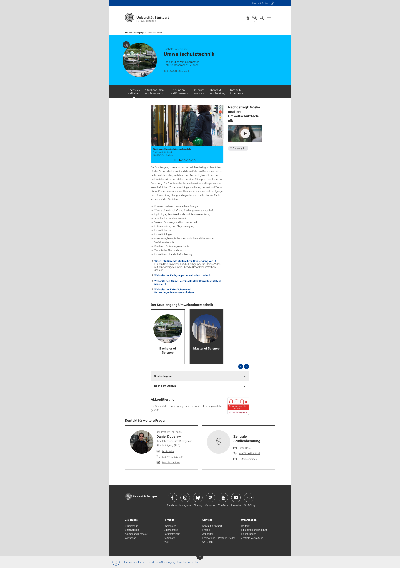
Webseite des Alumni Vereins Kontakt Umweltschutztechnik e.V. (188, 282)
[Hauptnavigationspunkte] (269, 17)
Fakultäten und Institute (254, 529)
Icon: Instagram (185, 497)
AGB (166, 541)
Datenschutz (171, 529)
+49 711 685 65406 (172, 457)
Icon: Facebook (172, 497)
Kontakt (217, 91)
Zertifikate (169, 537)
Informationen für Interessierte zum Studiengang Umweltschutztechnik (161, 562)
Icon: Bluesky (197, 497)
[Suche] (261, 17)
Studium (199, 91)
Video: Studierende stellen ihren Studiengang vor (183, 261)
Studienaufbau (155, 91)
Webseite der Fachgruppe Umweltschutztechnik (182, 275)
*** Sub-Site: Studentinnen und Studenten (126, 32)
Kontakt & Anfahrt (212, 525)
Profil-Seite (168, 451)
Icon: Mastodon (210, 497)
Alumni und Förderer (136, 533)
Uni (260, 3)
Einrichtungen (248, 533)
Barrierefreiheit (172, 533)
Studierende (131, 525)
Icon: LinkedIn (236, 497)
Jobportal (207, 533)
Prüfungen (179, 91)
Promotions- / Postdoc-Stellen (218, 537)
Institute (236, 91)
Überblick (134, 91)
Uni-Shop (207, 541)
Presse (206, 529)
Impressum (170, 525)
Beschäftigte (132, 529)
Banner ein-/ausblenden (199, 556)
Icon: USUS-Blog (248, 497)
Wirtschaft (130, 537)
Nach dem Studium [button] (165, 385)
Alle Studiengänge (137, 32)
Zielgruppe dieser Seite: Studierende (126, 44)
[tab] (200, 376)
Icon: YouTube (223, 497)
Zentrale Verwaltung (252, 537)
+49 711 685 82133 (249, 453)
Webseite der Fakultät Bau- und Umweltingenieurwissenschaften (174, 291)
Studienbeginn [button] (163, 376)
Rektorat (245, 525)
